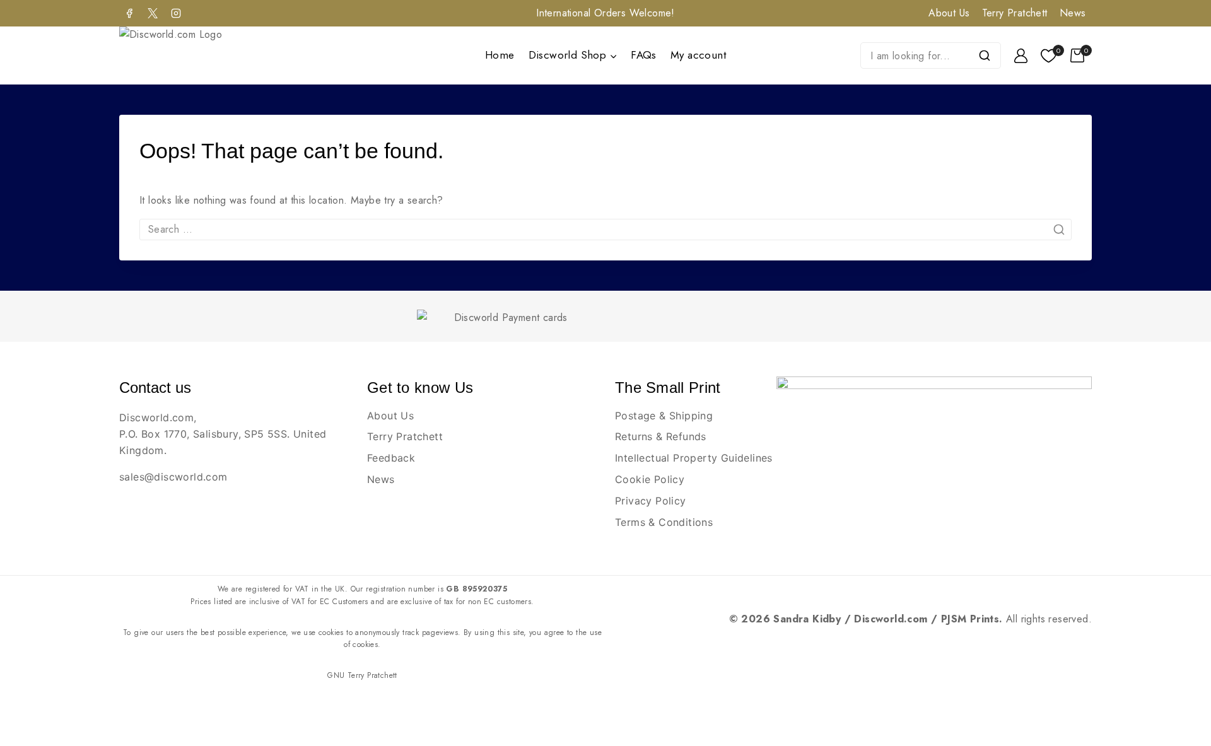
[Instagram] (176, 13)
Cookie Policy (649, 479)
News (1073, 13)
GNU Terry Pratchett (362, 675)
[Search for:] (605, 229)
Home (500, 54)
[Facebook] (129, 13)
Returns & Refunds (660, 436)
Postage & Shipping (664, 415)
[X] (153, 13)
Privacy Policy (650, 500)
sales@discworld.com (173, 476)
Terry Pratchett (1015, 13)
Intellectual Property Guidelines (694, 458)
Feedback (391, 458)
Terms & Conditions (664, 522)
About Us (948, 13)
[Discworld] (187, 55)
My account (698, 54)
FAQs (644, 54)
